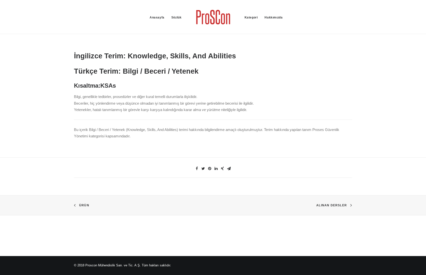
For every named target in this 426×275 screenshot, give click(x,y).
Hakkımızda (274, 17)
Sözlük (176, 17)
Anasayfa (157, 17)
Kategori (251, 17)
